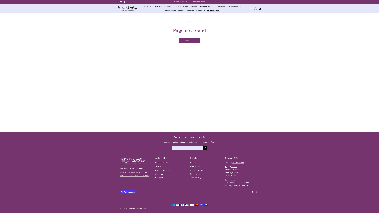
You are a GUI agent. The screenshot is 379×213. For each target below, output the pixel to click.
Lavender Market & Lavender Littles (136, 208)
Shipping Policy (196, 174)
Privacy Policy (195, 166)
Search (193, 162)
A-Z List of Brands (162, 170)
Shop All (158, 166)
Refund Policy (195, 178)
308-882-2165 (238, 162)
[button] (156, 6)
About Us (159, 174)
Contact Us (159, 178)
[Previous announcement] (162, 2)
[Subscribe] (205, 148)
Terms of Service (197, 170)
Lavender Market (162, 162)
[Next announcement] (216, 2)
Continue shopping (189, 40)
